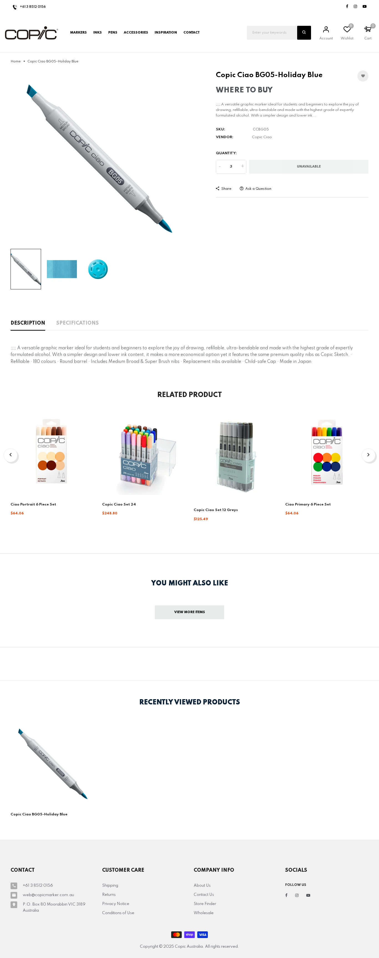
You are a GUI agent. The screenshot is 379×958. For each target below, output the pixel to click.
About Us (202, 886)
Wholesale (204, 913)
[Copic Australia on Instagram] (355, 6)
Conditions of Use (118, 913)
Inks (97, 32)
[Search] (304, 33)
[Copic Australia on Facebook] (347, 6)
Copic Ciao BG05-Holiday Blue (39, 814)
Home (16, 61)
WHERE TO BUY (244, 90)
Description (28, 323)
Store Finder (205, 904)
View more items (189, 612)
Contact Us (204, 895)
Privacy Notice (115, 904)
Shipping (110, 886)
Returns (109, 895)
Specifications (77, 323)
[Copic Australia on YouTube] (365, 6)
